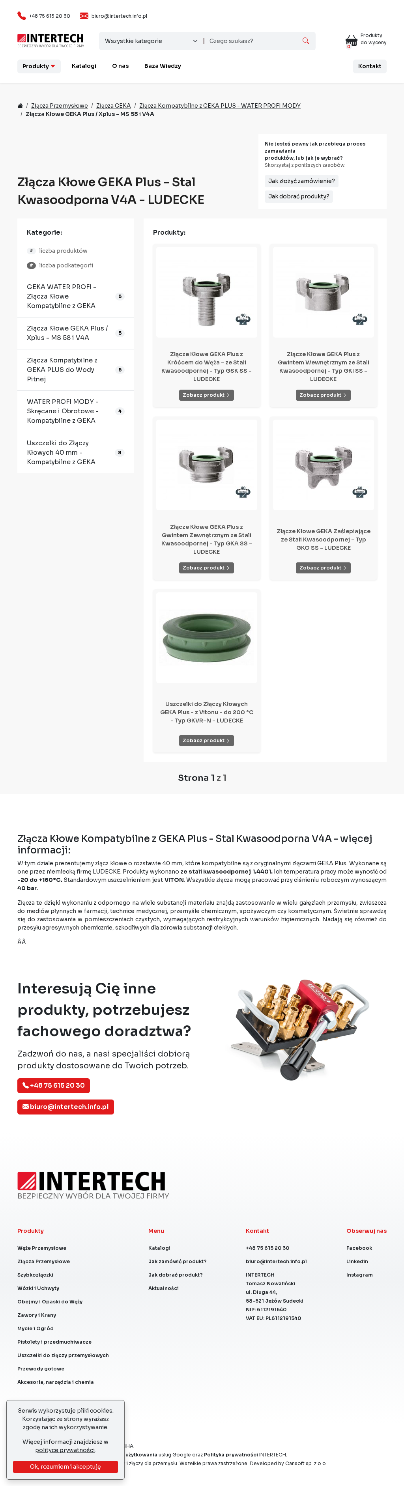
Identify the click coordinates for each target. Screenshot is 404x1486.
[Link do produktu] (206, 292)
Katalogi (84, 65)
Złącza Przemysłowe (59, 105)
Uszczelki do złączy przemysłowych (63, 1355)
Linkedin (357, 1261)
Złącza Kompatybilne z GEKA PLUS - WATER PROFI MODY (220, 105)
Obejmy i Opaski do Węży (49, 1302)
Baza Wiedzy (162, 65)
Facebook (359, 1248)
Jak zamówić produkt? (177, 1261)
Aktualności (163, 1288)
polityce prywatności (65, 1450)
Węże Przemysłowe (41, 1248)
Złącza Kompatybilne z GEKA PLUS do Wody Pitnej (62, 369)
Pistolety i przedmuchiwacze (54, 1342)
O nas (120, 65)
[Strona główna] (50, 38)
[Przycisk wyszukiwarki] (305, 41)
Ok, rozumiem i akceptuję (65, 1466)
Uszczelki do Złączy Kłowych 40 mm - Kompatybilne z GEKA (61, 452)
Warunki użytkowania (130, 1455)
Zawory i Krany (36, 1315)
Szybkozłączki (35, 1275)
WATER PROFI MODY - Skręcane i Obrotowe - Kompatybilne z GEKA (63, 411)
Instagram (359, 1275)
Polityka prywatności (231, 1455)
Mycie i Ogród (35, 1328)
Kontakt (370, 66)
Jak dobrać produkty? (298, 196)
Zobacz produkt (204, 395)
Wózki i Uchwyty (38, 1288)
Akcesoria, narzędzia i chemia (55, 1382)
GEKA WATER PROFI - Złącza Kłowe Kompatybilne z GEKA (61, 296)
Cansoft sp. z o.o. (306, 1463)
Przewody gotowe (40, 1369)
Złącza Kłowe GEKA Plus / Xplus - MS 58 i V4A (67, 333)
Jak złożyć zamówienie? (301, 181)
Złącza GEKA (113, 105)
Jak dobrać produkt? (175, 1275)
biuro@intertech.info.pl (119, 16)
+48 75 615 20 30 (49, 16)
